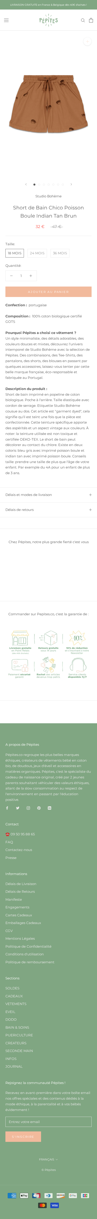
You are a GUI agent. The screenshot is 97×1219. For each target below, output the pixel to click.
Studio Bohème (48, 196)
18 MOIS (14, 253)
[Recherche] (83, 20)
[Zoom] (87, 41)
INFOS (10, 1059)
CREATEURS (15, 1043)
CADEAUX (14, 996)
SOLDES (12, 988)
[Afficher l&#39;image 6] (58, 185)
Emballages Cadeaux (23, 923)
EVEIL (10, 1012)
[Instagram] (28, 808)
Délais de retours (19, 510)
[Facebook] (7, 808)
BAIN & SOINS (17, 1027)
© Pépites (49, 1170)
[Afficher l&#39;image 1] (34, 185)
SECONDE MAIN (19, 1051)
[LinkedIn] (49, 808)
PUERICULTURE (19, 1035)
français (46, 1159)
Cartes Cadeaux (18, 915)
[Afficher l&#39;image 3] (44, 185)
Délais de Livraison (20, 884)
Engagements (17, 907)
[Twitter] (17, 808)
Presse (10, 858)
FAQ (9, 842)
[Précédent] (26, 184)
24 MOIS (37, 253)
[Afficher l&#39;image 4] (49, 185)
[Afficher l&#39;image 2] (39, 185)
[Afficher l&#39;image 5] (53, 185)
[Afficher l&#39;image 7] (63, 185)
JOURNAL (14, 1066)
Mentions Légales (20, 938)
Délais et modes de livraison (28, 495)
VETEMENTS (15, 1004)
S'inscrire (23, 1136)
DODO (11, 1019)
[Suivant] (71, 184)
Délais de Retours (20, 891)
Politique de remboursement (29, 962)
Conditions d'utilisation (24, 954)
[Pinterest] (39, 808)
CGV (9, 931)
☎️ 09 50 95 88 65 (20, 834)
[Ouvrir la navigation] (6, 20)
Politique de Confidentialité (28, 946)
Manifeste (13, 899)
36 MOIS (60, 253)
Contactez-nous (18, 850)
